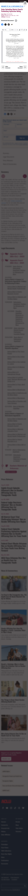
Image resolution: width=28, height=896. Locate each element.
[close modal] (25, 3)
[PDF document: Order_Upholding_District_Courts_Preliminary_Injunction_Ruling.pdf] (14, 46)
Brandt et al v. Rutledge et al (12, 6)
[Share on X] (5, 25)
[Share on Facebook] (2, 25)
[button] (9, 24)
